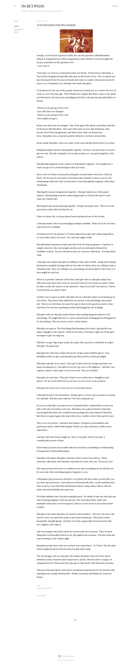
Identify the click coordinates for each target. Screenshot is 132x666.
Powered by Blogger (68, 656)
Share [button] (16, 21)
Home (23, 11)
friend (16, 32)
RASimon (71, 660)
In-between (32, 6)
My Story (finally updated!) (51, 11)
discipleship (18, 29)
